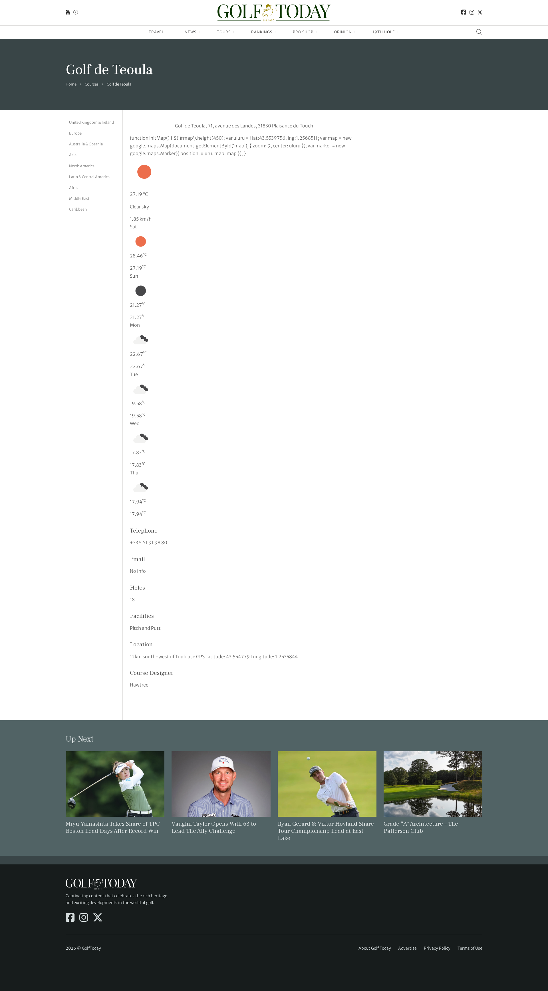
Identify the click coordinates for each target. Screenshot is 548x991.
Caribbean (78, 209)
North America (81, 165)
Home (71, 84)
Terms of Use (470, 948)
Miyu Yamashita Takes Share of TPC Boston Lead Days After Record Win (113, 827)
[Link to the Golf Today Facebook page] (463, 13)
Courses (91, 84)
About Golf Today (374, 948)
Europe (75, 133)
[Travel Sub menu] (167, 32)
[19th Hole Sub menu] (398, 32)
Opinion (343, 32)
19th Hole (383, 32)
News (190, 32)
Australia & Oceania (86, 144)
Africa (74, 187)
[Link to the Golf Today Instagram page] (472, 13)
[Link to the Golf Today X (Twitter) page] (480, 13)
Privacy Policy (437, 948)
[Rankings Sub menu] (275, 32)
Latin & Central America (89, 176)
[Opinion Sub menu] (354, 32)
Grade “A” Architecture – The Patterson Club (421, 827)
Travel (156, 32)
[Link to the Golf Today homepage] (68, 13)
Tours (224, 32)
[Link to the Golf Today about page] (75, 13)
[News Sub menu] (199, 32)
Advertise (407, 948)
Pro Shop (303, 32)
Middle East (79, 198)
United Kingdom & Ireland (91, 122)
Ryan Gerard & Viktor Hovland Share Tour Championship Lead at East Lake (326, 831)
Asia (72, 155)
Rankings (261, 32)
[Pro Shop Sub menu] (316, 32)
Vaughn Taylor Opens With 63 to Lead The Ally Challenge (214, 827)
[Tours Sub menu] (233, 32)
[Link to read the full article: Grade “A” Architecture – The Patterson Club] (433, 783)
